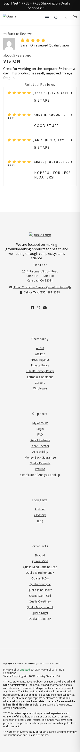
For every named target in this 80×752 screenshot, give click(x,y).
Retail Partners (40, 440)
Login (40, 429)
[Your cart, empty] (75, 17)
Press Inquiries (40, 360)
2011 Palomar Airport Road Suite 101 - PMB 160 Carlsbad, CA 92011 (40, 275)
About (40, 348)
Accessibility (40, 452)
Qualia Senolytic (40, 584)
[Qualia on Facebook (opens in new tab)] (32, 307)
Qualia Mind (40, 561)
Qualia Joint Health (40, 590)
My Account (40, 423)
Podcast (40, 509)
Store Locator (40, 446)
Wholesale (40, 388)
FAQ (40, 434)
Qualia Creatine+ (40, 601)
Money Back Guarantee (40, 457)
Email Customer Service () (42, 287)
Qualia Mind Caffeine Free (40, 567)
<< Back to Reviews (17, 33)
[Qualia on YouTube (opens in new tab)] (45, 307)
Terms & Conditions (40, 377)
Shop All (40, 555)
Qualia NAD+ (40, 578)
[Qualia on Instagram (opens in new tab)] (38, 307)
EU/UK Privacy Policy (40, 371)
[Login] (65, 18)
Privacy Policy (40, 365)
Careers (40, 383)
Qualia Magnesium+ (40, 607)
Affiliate (40, 354)
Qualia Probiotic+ (40, 619)
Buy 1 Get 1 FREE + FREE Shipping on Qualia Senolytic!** (36, 5)
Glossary (40, 515)
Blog (40, 521)
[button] (47, 17)
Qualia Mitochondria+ (40, 573)
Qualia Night (40, 613)
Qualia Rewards (40, 463)
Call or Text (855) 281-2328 (41, 292)
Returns (40, 469)
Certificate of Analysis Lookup (40, 475)
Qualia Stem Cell (40, 596)
